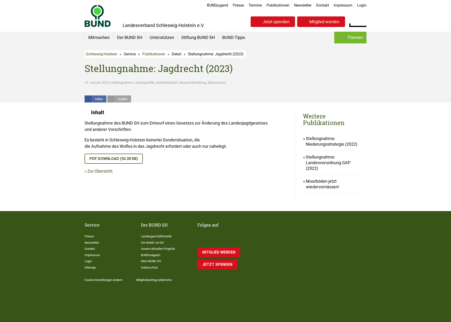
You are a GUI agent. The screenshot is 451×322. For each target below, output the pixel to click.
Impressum (343, 5)
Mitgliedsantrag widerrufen (154, 280)
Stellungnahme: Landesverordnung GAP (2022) (328, 163)
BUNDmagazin (150, 255)
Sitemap (90, 267)
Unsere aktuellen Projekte (158, 248)
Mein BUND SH (151, 261)
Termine (255, 5)
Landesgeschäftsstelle (156, 236)
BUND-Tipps (233, 37)
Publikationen (278, 5)
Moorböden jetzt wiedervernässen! (322, 184)
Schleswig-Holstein (101, 54)
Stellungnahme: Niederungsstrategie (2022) (331, 141)
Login (361, 5)
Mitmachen (99, 37)
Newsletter (302, 5)
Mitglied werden (324, 21)
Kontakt (322, 5)
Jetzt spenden (276, 21)
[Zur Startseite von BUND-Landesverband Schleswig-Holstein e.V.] (98, 16)
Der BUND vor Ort (152, 242)
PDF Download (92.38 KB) (113, 158)
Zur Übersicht (100, 171)
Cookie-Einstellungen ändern (103, 280)
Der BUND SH (129, 37)
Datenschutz (149, 267)
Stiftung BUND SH (198, 37)
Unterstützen (162, 37)
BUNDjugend (217, 5)
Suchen (362, 21)
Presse (238, 5)
